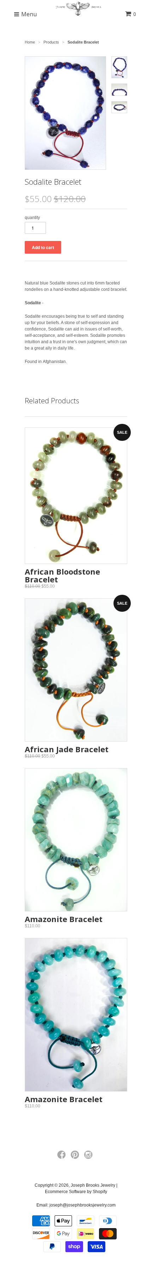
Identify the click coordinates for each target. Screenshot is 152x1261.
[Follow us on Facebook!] (62, 1157)
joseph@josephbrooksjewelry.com (82, 1205)
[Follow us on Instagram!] (89, 1157)
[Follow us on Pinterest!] (76, 1157)
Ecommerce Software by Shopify (76, 1191)
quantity (32, 217)
